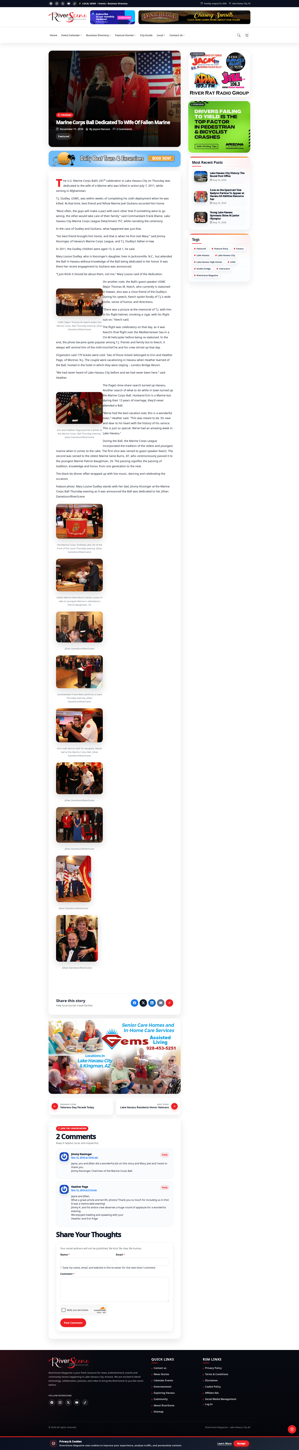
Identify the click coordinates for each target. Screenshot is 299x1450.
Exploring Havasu (164, 1392)
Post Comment (73, 1322)
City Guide (146, 35)
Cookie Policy (213, 1386)
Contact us (160, 1368)
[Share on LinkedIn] (152, 1003)
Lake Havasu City (226, 255)
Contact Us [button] (176, 35)
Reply (165, 1154)
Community (161, 1399)
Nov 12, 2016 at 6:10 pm (84, 1190)
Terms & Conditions (216, 1374)
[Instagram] (57, 3)
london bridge (204, 268)
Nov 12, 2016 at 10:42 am (84, 1157)
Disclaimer (211, 1380)
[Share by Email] (160, 1003)
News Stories (161, 1374)
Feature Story (221, 248)
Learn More (224, 1443)
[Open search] (238, 35)
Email (120, 1254)
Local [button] (160, 35)
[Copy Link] (169, 1003)
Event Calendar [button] (70, 35)
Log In (209, 1404)
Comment (67, 1274)
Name (65, 1254)
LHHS (232, 262)
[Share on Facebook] (134, 1003)
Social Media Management (220, 1399)
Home (53, 35)
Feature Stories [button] (124, 35)
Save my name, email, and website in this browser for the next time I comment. (109, 1267)
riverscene (224, 268)
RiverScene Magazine (207, 275)
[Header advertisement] (112, 17)
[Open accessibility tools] (292, 1429)
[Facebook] (51, 3)
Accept (241, 1443)
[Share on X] (143, 1003)
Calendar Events (163, 1380)
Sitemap (159, 1411)
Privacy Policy (213, 1368)
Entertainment (162, 1386)
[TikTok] (74, 3)
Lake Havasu (203, 255)
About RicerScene (164, 1405)
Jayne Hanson (101, 129)
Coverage (66, 115)
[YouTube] (68, 3)
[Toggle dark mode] (247, 35)
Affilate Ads (212, 1392)
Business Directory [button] (97, 35)
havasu (240, 248)
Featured (63, 136)
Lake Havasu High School (209, 262)
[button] (79, 302)
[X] (62, 3)
